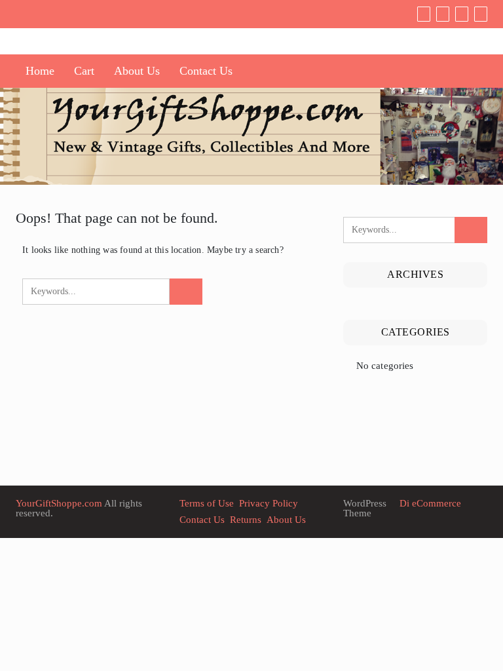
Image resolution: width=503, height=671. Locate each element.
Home (40, 70)
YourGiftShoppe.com (59, 503)
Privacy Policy (268, 503)
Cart (84, 70)
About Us (137, 70)
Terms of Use (206, 503)
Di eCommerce (429, 503)
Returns (245, 519)
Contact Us (206, 70)
